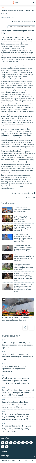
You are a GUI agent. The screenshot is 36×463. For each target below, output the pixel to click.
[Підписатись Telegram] (27, 442)
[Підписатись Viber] (23, 442)
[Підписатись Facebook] (2, 442)
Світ (2, 7)
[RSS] (31, 442)
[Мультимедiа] (19, 461)
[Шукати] (32, 461)
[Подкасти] (25, 461)
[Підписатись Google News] (6, 442)
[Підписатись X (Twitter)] (10, 442)
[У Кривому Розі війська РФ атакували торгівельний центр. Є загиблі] (18, 307)
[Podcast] (2, 446)
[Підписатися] (6, 446)
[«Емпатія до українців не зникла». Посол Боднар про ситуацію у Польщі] (7, 210)
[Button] (16, 22)
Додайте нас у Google (8, 461)
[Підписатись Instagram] (19, 442)
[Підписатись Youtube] (15, 442)
